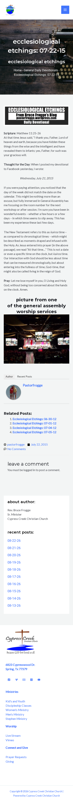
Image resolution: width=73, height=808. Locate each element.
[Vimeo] (16, 679)
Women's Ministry (17, 710)
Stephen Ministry (16, 718)
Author (9, 376)
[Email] (24, 679)
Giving (10, 761)
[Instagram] (31, 679)
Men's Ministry (15, 714)
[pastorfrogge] (13, 391)
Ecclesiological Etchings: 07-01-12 (34, 423)
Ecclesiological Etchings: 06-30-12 (34, 419)
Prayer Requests (16, 757)
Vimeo (10, 740)
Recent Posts (24, 376)
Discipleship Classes (18, 705)
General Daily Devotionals (41, 70)
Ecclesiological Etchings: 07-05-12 (34, 432)
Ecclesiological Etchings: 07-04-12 (34, 427)
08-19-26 (14, 562)
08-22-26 (14, 541)
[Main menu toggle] (65, 10)
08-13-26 (14, 605)
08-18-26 (14, 569)
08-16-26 (14, 584)
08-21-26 (14, 548)
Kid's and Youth (15, 701)
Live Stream (13, 735)
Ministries (12, 691)
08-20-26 (14, 555)
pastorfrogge (33, 385)
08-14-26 (14, 598)
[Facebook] (9, 679)
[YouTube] (39, 679)
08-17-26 (14, 577)
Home (18, 70)
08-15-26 (14, 591)
